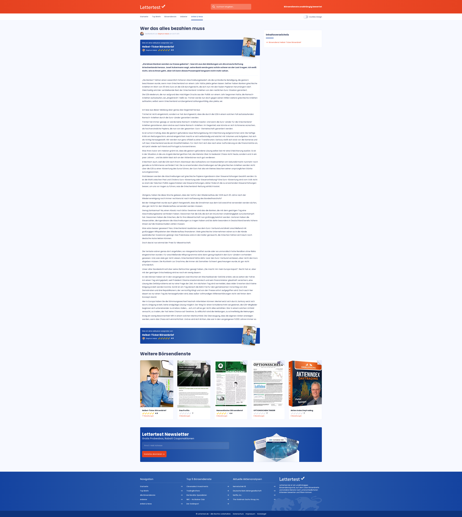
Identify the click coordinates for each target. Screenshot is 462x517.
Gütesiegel (261, 514)
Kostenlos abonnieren (153, 454)
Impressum (250, 514)
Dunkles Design (315, 17)
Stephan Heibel (163, 34)
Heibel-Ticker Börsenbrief (158, 46)
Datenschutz (238, 514)
